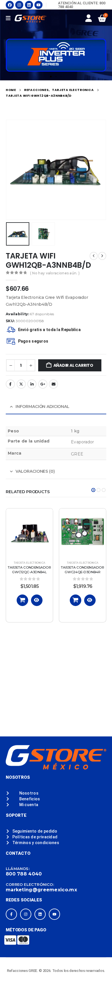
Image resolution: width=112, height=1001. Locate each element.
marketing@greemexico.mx (41, 889)
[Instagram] (19, 5)
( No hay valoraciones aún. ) (55, 273)
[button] (51, 76)
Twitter (21, 384)
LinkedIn (31, 384)
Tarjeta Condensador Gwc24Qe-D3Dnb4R (82, 569)
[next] (102, 256)
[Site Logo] (30, 18)
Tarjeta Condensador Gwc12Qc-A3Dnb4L (29, 569)
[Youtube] (38, 5)
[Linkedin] (29, 5)
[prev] (94, 256)
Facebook (10, 384)
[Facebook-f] (11, 914)
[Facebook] (10, 5)
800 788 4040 (24, 874)
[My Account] (88, 18)
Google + (42, 384)
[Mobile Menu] (10, 18)
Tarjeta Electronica (29, 562)
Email (53, 384)
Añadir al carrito (73, 365)
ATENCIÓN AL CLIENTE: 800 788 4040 (81, 5)
